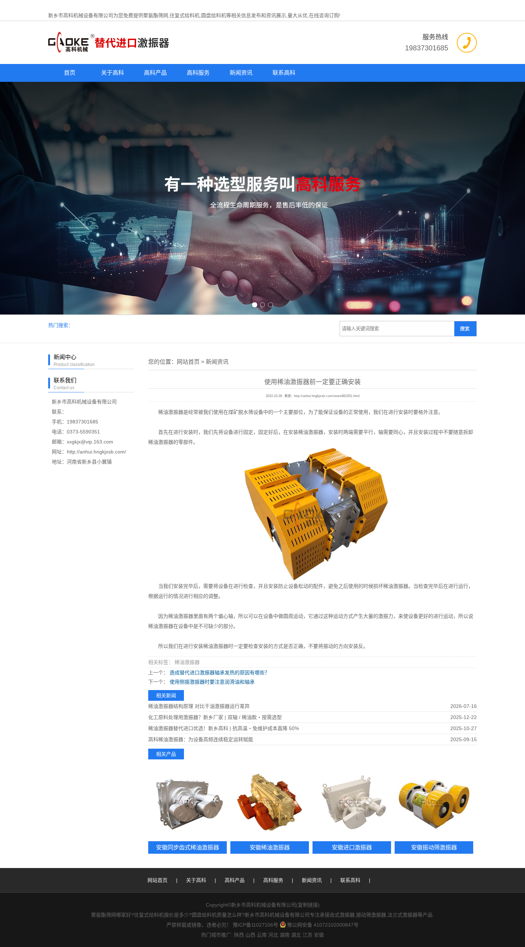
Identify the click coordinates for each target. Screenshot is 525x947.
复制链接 (308, 905)
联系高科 (283, 73)
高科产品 (155, 73)
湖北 (296, 935)
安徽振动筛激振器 (434, 847)
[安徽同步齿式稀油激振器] (187, 802)
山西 (250, 935)
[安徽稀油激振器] (269, 802)
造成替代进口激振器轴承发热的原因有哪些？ (219, 672)
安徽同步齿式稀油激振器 (187, 847)
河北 (273, 935)
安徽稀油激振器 (270, 847)
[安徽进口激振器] (351, 802)
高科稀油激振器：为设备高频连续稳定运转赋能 (200, 739)
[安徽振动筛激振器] (434, 802)
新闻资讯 (241, 73)
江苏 (307, 935)
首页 (69, 73)
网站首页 (188, 362)
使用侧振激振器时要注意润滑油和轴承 (211, 682)
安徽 (319, 935)
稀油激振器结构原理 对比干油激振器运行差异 (199, 706)
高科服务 (198, 73)
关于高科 (112, 73)
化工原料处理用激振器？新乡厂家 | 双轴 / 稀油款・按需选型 (215, 717)
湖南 (285, 935)
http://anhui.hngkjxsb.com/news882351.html (327, 396)
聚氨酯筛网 (155, 15)
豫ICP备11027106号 (255, 925)
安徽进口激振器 (352, 847)
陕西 (239, 935)
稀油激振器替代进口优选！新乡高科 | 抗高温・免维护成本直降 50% (223, 728)
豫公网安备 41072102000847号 (323, 925)
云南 (262, 935)
